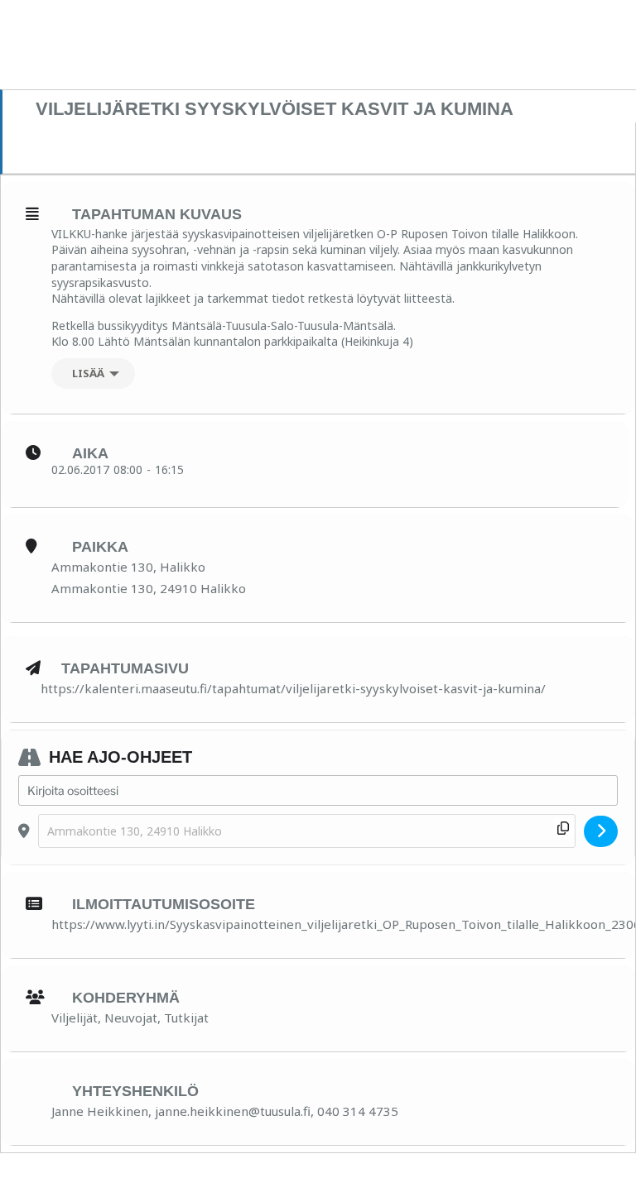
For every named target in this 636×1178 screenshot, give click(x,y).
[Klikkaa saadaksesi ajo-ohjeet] (601, 831)
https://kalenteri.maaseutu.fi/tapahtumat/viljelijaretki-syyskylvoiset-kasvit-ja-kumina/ (293, 688)
